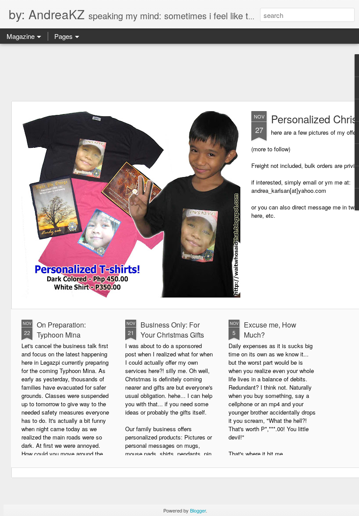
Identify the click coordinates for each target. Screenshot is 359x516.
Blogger (198, 510)
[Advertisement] (179, 72)
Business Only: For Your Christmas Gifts (172, 330)
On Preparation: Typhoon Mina (61, 330)
